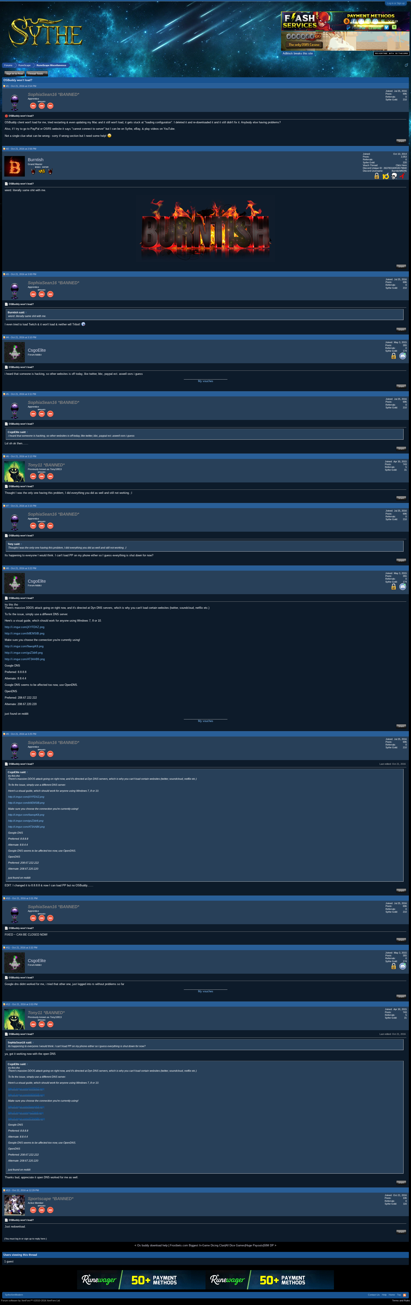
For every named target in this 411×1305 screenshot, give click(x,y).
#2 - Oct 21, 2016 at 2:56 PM (21, 148)
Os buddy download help (152, 1245)
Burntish (35, 160)
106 (405, 1198)
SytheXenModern (14, 1294)
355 (405, 345)
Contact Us (374, 1294)
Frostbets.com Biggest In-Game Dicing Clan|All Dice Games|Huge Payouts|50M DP (222, 1245)
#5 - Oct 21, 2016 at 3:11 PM (21, 394)
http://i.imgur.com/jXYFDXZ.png (24, 627)
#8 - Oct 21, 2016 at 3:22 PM (21, 568)
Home (392, 1294)
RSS (404, 1295)
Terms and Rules (401, 1300)
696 (405, 93)
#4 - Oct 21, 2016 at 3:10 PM (21, 337)
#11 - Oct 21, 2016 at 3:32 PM (21, 947)
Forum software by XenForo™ (30, 1300)
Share (401, 141)
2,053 (404, 156)
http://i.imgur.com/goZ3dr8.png (24, 652)
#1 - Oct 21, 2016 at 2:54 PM (21, 86)
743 (405, 464)
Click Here (401, 165)
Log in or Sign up (396, 3)
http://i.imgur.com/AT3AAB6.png (25, 659)
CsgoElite (37, 350)
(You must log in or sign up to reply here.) (25, 1238)
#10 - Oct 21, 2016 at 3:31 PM (21, 898)
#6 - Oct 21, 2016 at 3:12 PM (21, 456)
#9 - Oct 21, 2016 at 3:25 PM (21, 734)
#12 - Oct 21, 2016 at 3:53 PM (21, 1004)
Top (399, 1294)
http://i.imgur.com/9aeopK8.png (24, 646)
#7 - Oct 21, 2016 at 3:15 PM (21, 505)
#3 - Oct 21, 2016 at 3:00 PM (21, 274)
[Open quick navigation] (406, 65)
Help (384, 1294)
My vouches (205, 381)
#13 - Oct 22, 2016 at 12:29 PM (22, 1190)
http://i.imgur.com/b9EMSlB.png (24, 633)
